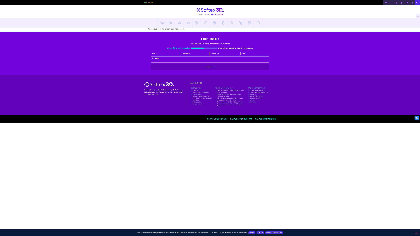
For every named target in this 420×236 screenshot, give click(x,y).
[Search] (417, 2)
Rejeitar (260, 232)
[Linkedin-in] (407, 2)
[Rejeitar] (416, 233)
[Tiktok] (396, 2)
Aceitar (251, 232)
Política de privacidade (274, 232)
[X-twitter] (391, 2)
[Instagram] (412, 2)
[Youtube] (385, 2)
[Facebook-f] (401, 2)
